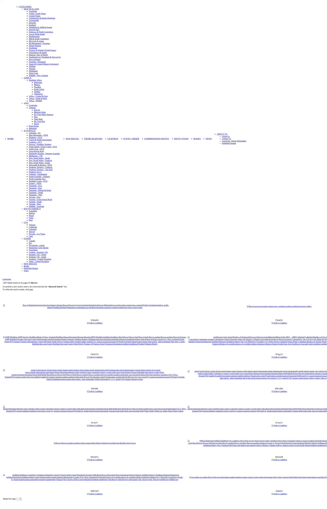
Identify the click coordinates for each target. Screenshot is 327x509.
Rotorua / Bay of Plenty (38, 55)
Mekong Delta (40, 112)
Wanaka (32, 69)
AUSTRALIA (30, 131)
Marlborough (34, 36)
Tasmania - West (35, 195)
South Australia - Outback (39, 176)
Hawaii (32, 232)
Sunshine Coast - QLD (38, 181)
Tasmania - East (35, 188)
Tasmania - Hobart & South (40, 190)
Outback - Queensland (38, 174)
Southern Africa (35, 80)
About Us (226, 136)
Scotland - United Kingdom (40, 259)
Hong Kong (34, 126)
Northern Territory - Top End (40, 170)
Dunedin (32, 23)
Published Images (31, 268)
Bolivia (32, 213)
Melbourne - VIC (36, 156)
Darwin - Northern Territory (40, 144)
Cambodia (33, 105)
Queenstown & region (38, 53)
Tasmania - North (36, 193)
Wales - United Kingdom (39, 261)
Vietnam (32, 108)
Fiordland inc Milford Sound (40, 27)
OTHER (27, 238)
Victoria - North (35, 202)
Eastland (32, 25)
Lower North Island (37, 34)
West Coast (33, 73)
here (31, 289)
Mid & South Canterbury (39, 39)
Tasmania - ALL (35, 186)
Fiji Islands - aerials (36, 245)
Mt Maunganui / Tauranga (39, 43)
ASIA (26, 103)
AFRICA (27, 78)
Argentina (33, 211)
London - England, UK (38, 252)
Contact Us (226, 139)
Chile (31, 218)
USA (26, 222)
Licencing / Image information (234, 141)
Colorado (32, 229)
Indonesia (33, 128)
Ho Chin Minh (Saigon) (43, 115)
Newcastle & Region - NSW (40, 165)
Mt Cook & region (36, 41)
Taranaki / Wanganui (37, 62)
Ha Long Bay (39, 121)
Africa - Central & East (38, 96)
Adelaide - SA (34, 133)
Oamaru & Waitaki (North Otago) (42, 50)
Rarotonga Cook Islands (38, 248)
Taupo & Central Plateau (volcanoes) (44, 64)
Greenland (33, 250)
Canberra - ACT (35, 142)
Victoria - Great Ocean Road (40, 199)
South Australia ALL (37, 179)
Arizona (32, 225)
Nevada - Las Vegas (37, 234)
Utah (31, 236)
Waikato (32, 66)
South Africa (39, 89)
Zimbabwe (38, 94)
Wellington (33, 71)
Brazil (31, 216)
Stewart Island (34, 59)
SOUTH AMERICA (32, 209)
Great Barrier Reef (36, 151)
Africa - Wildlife (35, 101)
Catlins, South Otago (37, 13)
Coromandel (34, 20)
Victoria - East (34, 197)
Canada (32, 241)
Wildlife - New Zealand (38, 75)
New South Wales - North (39, 158)
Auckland (33, 11)
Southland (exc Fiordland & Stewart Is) (45, 57)
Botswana (38, 82)
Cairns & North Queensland (40, 140)
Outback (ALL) (35, 172)
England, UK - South (37, 257)
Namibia (37, 87)
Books (26, 266)
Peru (31, 220)
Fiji (30, 243)
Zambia (37, 92)
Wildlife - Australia (36, 206)
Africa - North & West (38, 98)
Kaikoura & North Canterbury (41, 32)
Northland (33, 48)
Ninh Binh (38, 119)
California (33, 227)
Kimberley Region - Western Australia (44, 154)
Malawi (37, 85)
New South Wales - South (39, 163)
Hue (35, 117)
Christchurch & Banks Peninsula (42, 18)
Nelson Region (35, 46)
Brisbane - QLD (35, 137)
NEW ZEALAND (31, 9)
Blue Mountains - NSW (38, 135)
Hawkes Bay (34, 30)
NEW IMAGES (30, 264)
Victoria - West (35, 204)
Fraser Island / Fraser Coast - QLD (43, 147)
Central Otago (34, 16)
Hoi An (37, 110)
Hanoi (36, 124)
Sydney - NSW (35, 183)
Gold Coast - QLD (36, 149)
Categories (6, 279)
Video (26, 271)
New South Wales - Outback (40, 160)
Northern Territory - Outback (40, 167)
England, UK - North (37, 255)
